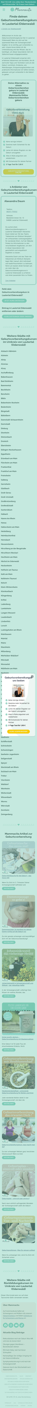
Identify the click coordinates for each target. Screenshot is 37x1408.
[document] (18, 704)
